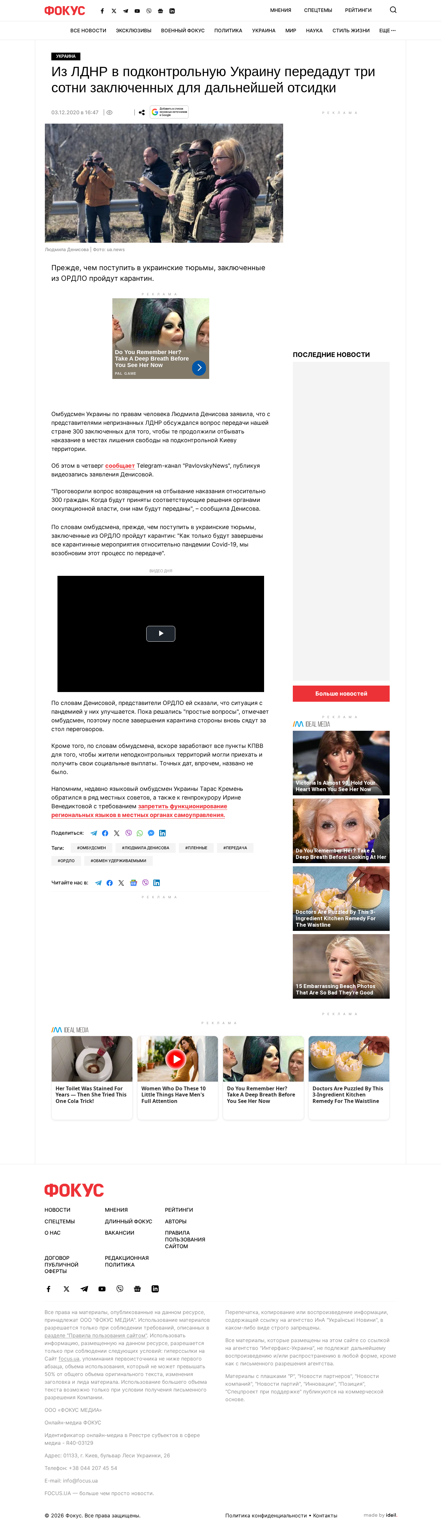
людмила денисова (147, 847)
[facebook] (48, 1289)
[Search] (393, 9)
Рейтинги (358, 10)
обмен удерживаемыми (119, 860)
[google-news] (137, 1289)
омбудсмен (93, 847)
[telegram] (84, 1289)
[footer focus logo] (74, 1190)
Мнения (280, 10)
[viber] (119, 1289)
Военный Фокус (183, 30)
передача (236, 847)
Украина (264, 30)
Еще (384, 30)
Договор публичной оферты (61, 1265)
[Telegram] (125, 11)
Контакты (325, 1515)
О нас (53, 1232)
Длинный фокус (128, 1221)
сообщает (120, 465)
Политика (228, 30)
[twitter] (66, 1289)
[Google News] (160, 11)
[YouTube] (137, 11)
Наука (314, 30)
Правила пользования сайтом (185, 1239)
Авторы (176, 1221)
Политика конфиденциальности (266, 1515)
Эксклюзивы (133, 30)
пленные (197, 847)
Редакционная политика (127, 1261)
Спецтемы (318, 10)
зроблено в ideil (380, 1515)
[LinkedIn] (172, 11)
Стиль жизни (351, 30)
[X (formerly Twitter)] (114, 11)
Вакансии (119, 1232)
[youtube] (102, 1289)
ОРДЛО (67, 860)
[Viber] (149, 11)
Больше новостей (341, 693)
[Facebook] (102, 11)
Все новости (88, 30)
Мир (290, 30)
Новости (57, 1210)
